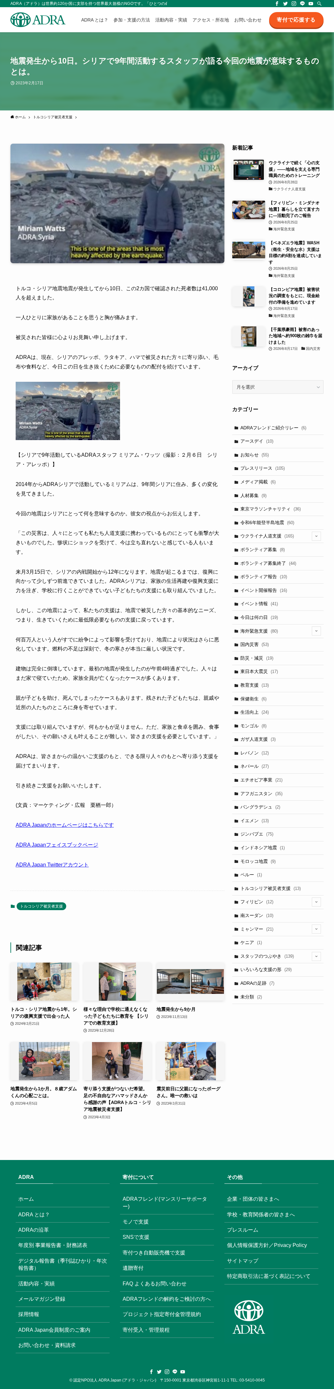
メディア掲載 (258, 481)
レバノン (254, 752)
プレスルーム (242, 1230)
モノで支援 (136, 1221)
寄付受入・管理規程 (146, 1330)
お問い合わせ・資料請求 (47, 1345)
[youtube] (311, 3)
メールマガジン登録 (41, 1299)
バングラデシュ (260, 806)
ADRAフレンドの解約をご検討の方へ (167, 1299)
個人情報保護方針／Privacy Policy (267, 1245)
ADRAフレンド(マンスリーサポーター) (165, 1202)
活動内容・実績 (36, 1283)
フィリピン (256, 901)
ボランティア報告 (263, 576)
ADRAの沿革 (33, 1230)
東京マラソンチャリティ (270, 508)
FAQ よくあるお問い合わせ (155, 1283)
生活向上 (254, 712)
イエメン (254, 820)
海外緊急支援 (259, 631)
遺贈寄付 (133, 1268)
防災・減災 (256, 658)
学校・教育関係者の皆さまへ (261, 1214)
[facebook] (277, 3)
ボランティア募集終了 (268, 563)
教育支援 (254, 685)
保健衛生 (253, 698)
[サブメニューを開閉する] (316, 536)
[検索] (319, 3)
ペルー (251, 874)
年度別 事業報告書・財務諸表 (52, 1245)
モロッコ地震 (258, 861)
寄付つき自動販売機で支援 (154, 1252)
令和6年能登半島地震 (267, 522)
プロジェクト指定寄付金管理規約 (162, 1314)
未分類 (251, 996)
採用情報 (28, 1314)
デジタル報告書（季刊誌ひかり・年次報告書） (62, 1264)
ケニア (251, 942)
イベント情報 (259, 603)
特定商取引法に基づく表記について (269, 1276)
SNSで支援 (136, 1237)
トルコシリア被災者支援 (41, 906)
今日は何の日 (259, 617)
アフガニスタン (261, 793)
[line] (302, 3)
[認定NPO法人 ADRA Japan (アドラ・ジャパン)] (38, 19)
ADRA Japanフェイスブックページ (57, 845)
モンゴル (253, 725)
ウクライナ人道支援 (267, 535)
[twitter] (285, 3)
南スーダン (256, 915)
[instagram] (294, 3)
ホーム (26, 1199)
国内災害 (254, 644)
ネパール (254, 766)
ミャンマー (256, 929)
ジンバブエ (256, 834)
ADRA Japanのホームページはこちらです (65, 825)
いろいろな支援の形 (266, 969)
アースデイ (256, 441)
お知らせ (254, 454)
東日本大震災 (259, 671)
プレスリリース (262, 468)
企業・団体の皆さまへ (253, 1199)
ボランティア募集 (262, 549)
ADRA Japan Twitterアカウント (52, 864)
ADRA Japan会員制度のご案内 (54, 1330)
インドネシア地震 (262, 847)
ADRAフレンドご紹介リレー (273, 427)
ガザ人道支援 (258, 739)
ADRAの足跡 (257, 983)
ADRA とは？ (34, 1214)
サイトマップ (242, 1261)
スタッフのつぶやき (267, 956)
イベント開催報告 (263, 590)
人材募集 (253, 495)
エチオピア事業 (261, 779)
